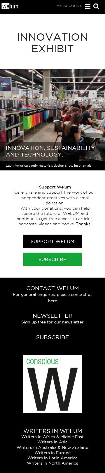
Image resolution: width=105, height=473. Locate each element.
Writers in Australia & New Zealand (52, 447)
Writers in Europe (52, 452)
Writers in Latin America (52, 458)
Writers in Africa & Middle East (52, 436)
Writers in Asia (52, 442)
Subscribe (52, 259)
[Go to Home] (10, 7)
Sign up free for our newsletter (52, 322)
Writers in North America (52, 463)
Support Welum (52, 241)
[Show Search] (94, 7)
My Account (69, 6)
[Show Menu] (86, 6)
